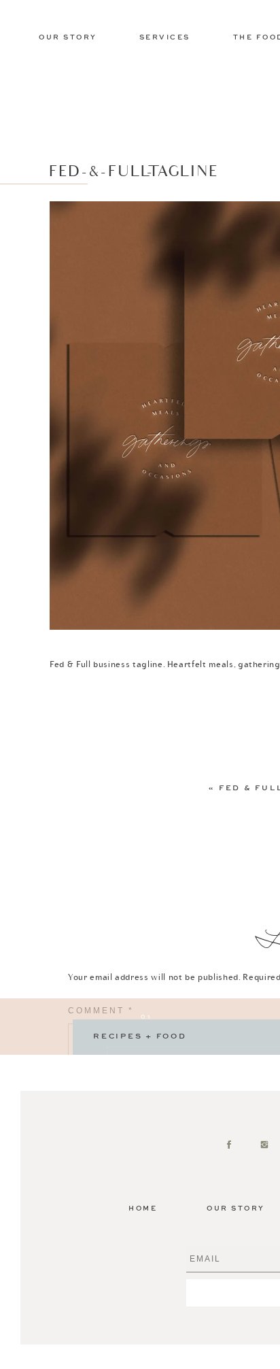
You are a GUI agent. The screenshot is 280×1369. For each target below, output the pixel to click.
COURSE (151, 1064)
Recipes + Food (140, 1036)
